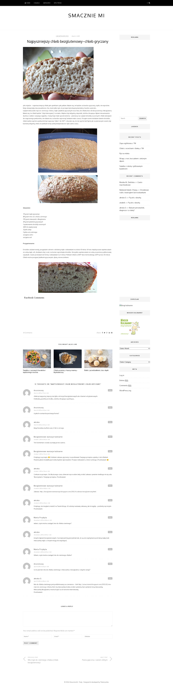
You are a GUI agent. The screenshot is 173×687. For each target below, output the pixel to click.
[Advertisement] (66, 309)
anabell (122, 203)
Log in (121, 375)
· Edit (47, 393)
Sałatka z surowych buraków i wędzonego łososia (34, 371)
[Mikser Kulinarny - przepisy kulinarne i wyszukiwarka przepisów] (130, 335)
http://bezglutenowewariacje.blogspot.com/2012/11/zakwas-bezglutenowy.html (68, 492)
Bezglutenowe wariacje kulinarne (48, 437)
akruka (37, 422)
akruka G (37, 579)
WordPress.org (125, 391)
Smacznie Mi (74, 682)
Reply (110, 390)
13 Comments (27, 333)
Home (28, 3)
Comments (125, 385)
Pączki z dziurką (135, 198)
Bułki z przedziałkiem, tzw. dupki (96, 370)
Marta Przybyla (40, 518)
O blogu (37, 3)
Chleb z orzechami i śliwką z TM (131, 148)
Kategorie (46, 3)
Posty (80, 682)
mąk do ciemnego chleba (45, 111)
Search (142, 118)
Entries (123, 380)
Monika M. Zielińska (127, 182)
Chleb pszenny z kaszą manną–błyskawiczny (66, 371)
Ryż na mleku (124, 153)
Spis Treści (58, 3)
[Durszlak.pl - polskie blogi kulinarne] (126, 305)
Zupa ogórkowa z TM (127, 143)
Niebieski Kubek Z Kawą (128, 190)
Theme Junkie (104, 682)
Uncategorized (62, 36)
